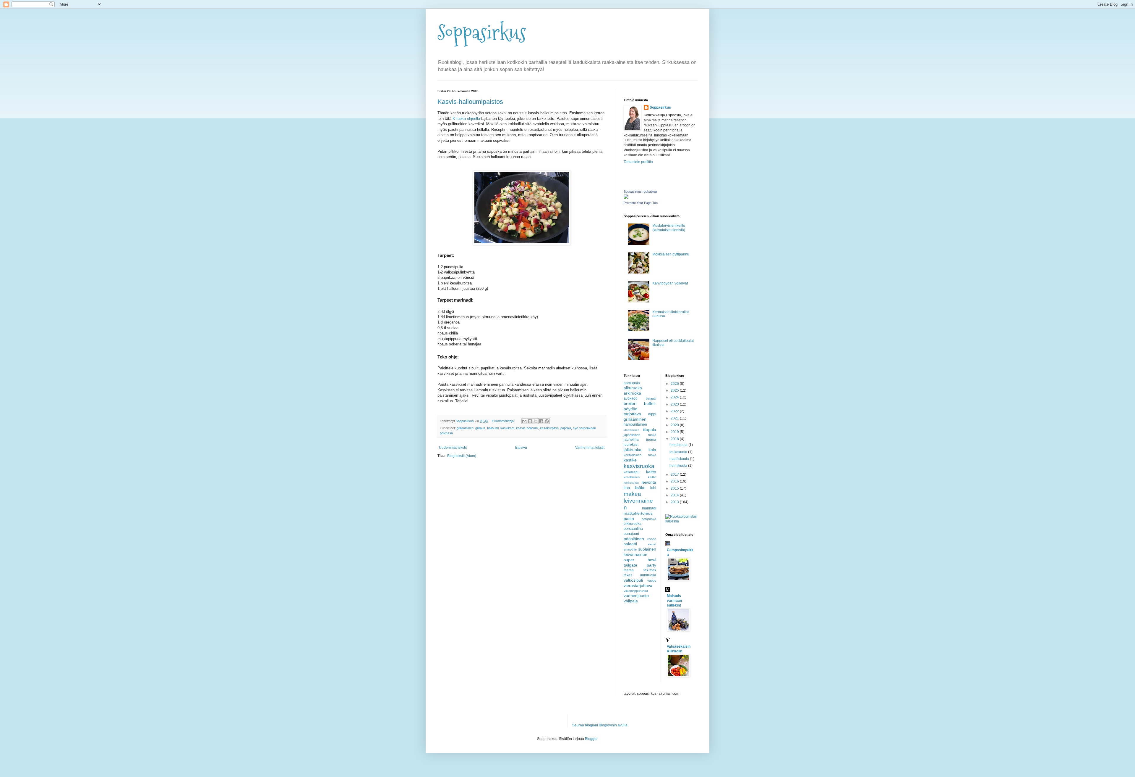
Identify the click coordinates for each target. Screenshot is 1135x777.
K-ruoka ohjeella (466, 118)
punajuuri (631, 534)
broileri (630, 403)
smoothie (630, 549)
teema (629, 570)
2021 (675, 418)
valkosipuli (633, 580)
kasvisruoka (639, 466)
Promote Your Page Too (641, 203)
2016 (675, 481)
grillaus (480, 428)
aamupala (632, 383)
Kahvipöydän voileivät (670, 283)
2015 (675, 488)
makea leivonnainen (638, 501)
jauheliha (631, 439)
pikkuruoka (632, 524)
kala (652, 449)
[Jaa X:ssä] (536, 421)
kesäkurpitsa (549, 428)
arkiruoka (632, 393)
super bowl (640, 559)
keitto (651, 471)
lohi (653, 488)
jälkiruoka (632, 449)
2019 (675, 432)
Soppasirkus (481, 32)
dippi (652, 414)
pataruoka (649, 519)
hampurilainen (635, 424)
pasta (629, 518)
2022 (675, 411)
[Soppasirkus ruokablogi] (626, 198)
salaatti (630, 543)
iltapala (649, 429)
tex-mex (649, 570)
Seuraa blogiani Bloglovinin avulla (600, 725)
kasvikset (507, 428)
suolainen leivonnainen (640, 552)
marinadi (649, 508)
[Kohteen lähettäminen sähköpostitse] (524, 421)
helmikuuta (678, 466)
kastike (630, 460)
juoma (651, 439)
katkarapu (632, 472)
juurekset (631, 445)
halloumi (493, 428)
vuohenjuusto (636, 595)
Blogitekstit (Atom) (461, 456)
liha (627, 487)
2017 (675, 474)
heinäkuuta (678, 445)
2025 (675, 390)
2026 (675, 384)
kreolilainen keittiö (640, 477)
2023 (675, 404)
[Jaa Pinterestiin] (547, 421)
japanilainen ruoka (640, 435)
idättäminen (632, 430)
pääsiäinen (634, 538)
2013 (675, 502)
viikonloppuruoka (636, 591)
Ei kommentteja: (503, 421)
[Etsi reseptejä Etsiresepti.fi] (681, 521)
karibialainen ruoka (640, 455)
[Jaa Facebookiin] (541, 421)
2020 (675, 425)
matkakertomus (638, 513)
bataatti (651, 398)
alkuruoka (633, 387)
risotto (651, 539)
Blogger (591, 739)
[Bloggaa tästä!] (530, 421)
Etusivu (521, 447)
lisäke (640, 487)
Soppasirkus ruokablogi (640, 191)
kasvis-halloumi (527, 428)
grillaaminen (465, 428)
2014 (675, 495)
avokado (631, 398)
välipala (631, 601)
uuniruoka (648, 575)
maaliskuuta (679, 459)
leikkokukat (631, 482)
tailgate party (640, 565)
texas (628, 575)
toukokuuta (678, 452)
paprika (565, 428)
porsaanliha (633, 529)
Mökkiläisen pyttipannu (670, 254)
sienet (652, 544)
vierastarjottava (638, 585)
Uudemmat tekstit (453, 447)
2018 (675, 439)
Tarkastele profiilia (638, 162)
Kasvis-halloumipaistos (470, 101)
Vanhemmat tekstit (589, 447)
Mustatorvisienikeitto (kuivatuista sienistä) (668, 227)
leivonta (649, 482)
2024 (675, 397)
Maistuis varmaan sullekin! (674, 600)
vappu (651, 580)
